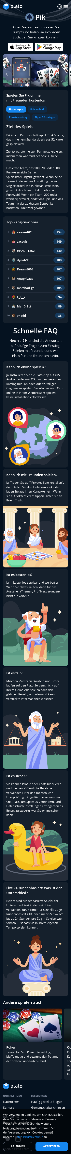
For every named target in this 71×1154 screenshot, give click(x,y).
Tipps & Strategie (45, 117)
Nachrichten (11, 1102)
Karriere (8, 1107)
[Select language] (59, 6)
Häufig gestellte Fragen (46, 1102)
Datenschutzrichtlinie (28, 1137)
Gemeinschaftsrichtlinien (48, 1107)
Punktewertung (18, 117)
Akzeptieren (51, 1146)
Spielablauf (37, 109)
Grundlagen (16, 109)
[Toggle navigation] (66, 6)
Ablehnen (18, 1146)
